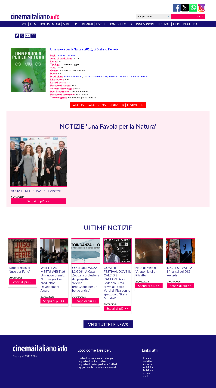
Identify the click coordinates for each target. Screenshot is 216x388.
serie (66, 24)
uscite (100, 24)
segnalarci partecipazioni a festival (98, 364)
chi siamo (147, 358)
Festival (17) (135, 105)
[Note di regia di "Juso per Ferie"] (22, 251)
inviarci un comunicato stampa (96, 358)
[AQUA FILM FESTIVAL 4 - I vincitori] (38, 162)
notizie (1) (117, 105)
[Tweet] (185, 10)
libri (176, 24)
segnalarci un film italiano (93, 361)
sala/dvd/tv (97, 105)
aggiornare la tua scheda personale (98, 367)
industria (190, 24)
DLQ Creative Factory (95, 76)
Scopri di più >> (38, 201)
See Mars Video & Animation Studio (128, 76)
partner (146, 373)
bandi (145, 376)
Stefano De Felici (66, 55)
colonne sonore (142, 24)
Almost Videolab (73, 76)
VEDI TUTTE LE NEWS (108, 324)
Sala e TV (78, 105)
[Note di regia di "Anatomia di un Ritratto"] (149, 251)
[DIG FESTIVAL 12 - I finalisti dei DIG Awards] (180, 251)
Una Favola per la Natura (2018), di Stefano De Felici (84, 49)
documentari (50, 24)
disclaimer (147, 370)
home (23, 24)
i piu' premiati (83, 24)
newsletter (148, 364)
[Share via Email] (28, 36)
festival (164, 24)
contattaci (147, 361)
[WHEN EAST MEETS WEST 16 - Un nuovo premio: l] (54, 251)
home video (117, 24)
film (33, 24)
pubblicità (147, 367)
